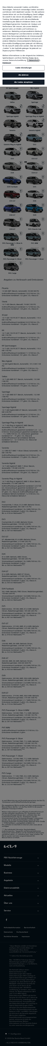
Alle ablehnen (23, 75)
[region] (23, 43)
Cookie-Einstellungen (23, 68)
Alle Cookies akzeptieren (23, 82)
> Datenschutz (33, 60)
